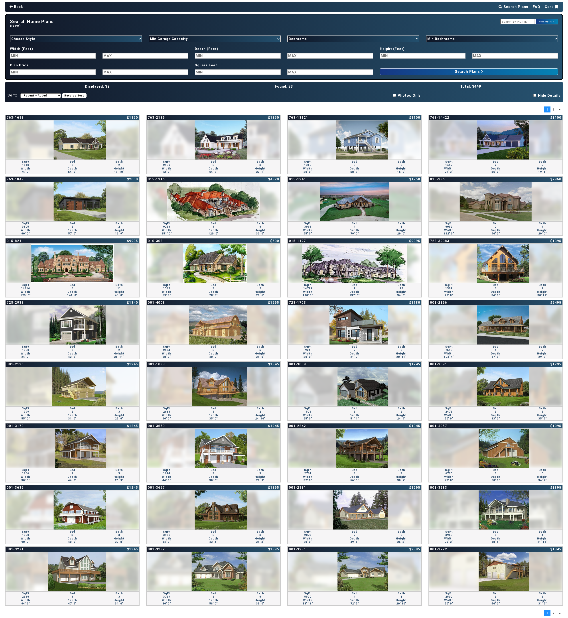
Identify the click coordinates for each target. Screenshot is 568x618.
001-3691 (438, 364)
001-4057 (438, 426)
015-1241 (297, 179)
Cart (549, 7)
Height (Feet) (392, 49)
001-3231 (297, 549)
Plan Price (19, 65)
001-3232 (156, 549)
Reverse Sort (74, 95)
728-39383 (439, 241)
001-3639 (15, 488)
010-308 (155, 241)
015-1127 (297, 241)
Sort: (12, 95)
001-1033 (156, 364)
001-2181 (297, 488)
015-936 (437, 179)
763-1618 (15, 118)
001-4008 (156, 303)
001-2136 (15, 364)
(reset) (15, 25)
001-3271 (15, 549)
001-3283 (438, 488)
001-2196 (438, 303)
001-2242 (297, 426)
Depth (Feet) (206, 49)
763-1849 (15, 179)
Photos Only (409, 95)
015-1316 (156, 179)
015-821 (14, 241)
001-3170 (15, 426)
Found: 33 (284, 86)
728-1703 (297, 303)
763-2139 (156, 118)
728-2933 (15, 303)
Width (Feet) (21, 49)
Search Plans (515, 7)
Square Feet (206, 65)
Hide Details (549, 95)
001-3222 (438, 549)
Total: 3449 (470, 86)
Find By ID (546, 21)
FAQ (536, 7)
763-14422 (439, 118)
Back (18, 7)
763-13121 (298, 118)
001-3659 (156, 426)
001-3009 (297, 364)
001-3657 (156, 488)
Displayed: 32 (97, 86)
